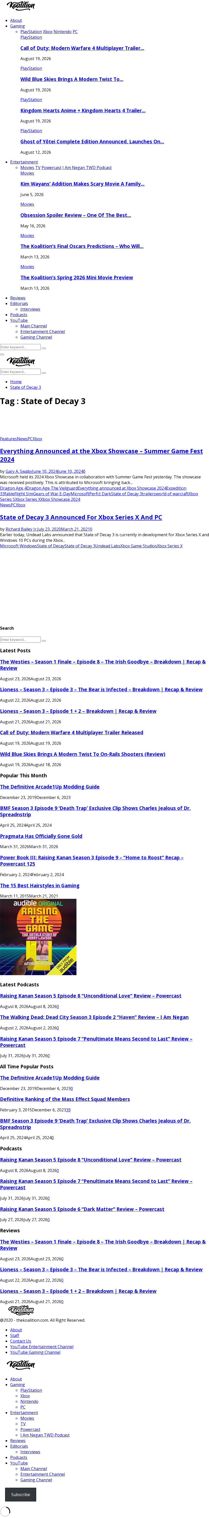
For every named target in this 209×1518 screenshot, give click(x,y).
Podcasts (18, 315)
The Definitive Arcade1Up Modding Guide (50, 786)
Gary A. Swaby (19, 471)
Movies (27, 173)
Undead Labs (107, 546)
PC (30, 438)
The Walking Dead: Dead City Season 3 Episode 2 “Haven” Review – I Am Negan (94, 1017)
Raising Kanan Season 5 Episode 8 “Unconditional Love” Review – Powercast (90, 995)
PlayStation (31, 37)
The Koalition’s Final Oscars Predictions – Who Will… (81, 246)
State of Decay (50, 546)
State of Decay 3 (126, 493)
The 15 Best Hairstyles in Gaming (40, 885)
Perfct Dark (100, 493)
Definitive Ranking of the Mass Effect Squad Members (65, 1099)
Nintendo (29, 1401)
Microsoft (80, 493)
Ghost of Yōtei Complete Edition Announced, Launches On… (92, 141)
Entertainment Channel (42, 331)
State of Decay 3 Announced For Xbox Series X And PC (81, 517)
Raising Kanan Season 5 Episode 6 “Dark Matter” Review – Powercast (82, 1209)
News (22, 438)
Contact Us (20, 1341)
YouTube (19, 320)
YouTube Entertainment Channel (41, 1346)
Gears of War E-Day (52, 493)
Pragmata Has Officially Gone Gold (41, 836)
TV (23, 1424)
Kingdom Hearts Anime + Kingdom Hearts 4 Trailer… (83, 110)
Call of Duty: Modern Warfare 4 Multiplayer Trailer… (82, 48)
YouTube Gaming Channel (35, 1352)
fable (9, 493)
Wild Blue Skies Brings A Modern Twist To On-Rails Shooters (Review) (82, 754)
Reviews (17, 298)
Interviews (30, 309)
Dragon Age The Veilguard (52, 488)
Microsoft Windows (18, 546)
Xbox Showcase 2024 (60, 499)
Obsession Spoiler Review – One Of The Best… (75, 215)
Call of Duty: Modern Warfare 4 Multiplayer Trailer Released (71, 732)
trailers (149, 493)
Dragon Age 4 (13, 488)
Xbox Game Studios (138, 546)
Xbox (37, 438)
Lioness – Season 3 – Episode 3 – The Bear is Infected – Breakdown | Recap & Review (101, 689)
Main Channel (33, 326)
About (16, 20)
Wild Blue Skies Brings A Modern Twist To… (71, 79)
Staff (14, 1335)
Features (8, 438)
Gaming (17, 26)
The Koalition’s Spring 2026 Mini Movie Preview (76, 277)
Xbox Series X (28, 499)
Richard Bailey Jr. (21, 529)
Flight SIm (23, 493)
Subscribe (20, 1494)
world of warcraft (172, 493)
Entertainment (24, 162)
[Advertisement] (93, 423)
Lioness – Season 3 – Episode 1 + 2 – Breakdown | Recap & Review (78, 711)
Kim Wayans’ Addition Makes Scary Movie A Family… (82, 184)
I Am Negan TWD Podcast (45, 1435)
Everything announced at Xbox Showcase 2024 (122, 488)
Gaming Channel (36, 337)
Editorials (19, 303)
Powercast (30, 1429)
